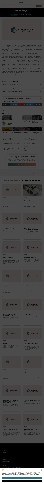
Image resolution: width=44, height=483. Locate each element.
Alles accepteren (22, 478)
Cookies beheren (22, 481)
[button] (41, 470)
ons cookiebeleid (29, 474)
